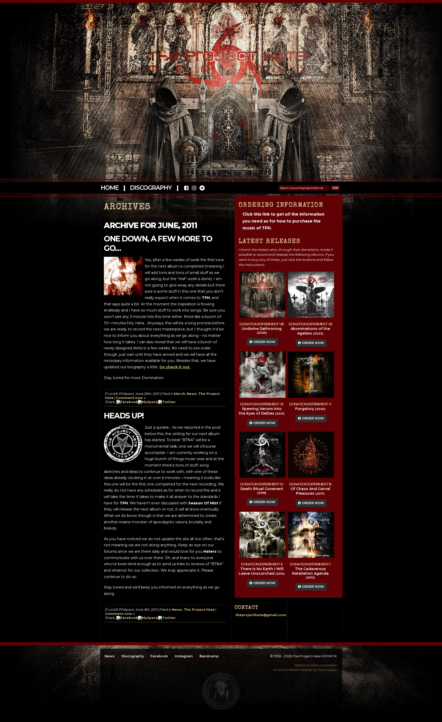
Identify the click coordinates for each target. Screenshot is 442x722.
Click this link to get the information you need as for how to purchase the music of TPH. (283, 221)
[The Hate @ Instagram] (194, 189)
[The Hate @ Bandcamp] (201, 189)
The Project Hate (199, 610)
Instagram (184, 656)
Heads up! (124, 415)
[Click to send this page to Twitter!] (167, 402)
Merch (179, 394)
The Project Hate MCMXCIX (220, 59)
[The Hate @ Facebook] (186, 189)
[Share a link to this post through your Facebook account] (127, 402)
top (221, 691)
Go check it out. (175, 367)
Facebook (159, 656)
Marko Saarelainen (323, 665)
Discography (150, 187)
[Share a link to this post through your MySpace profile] (148, 402)
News (192, 394)
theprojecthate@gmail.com (260, 615)
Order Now (263, 342)
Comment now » (131, 398)
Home (109, 187)
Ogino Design (327, 670)
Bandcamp (209, 656)
